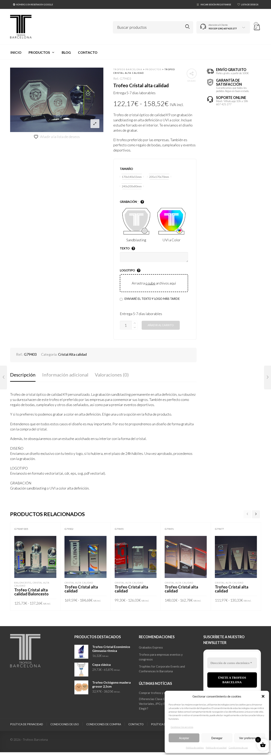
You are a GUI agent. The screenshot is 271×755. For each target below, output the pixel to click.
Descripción (23, 374)
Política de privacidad (216, 747)
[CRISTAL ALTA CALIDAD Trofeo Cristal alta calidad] (3, 377)
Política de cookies (195, 747)
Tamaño (126, 169)
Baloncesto (22, 582)
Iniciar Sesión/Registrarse (216, 4)
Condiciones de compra (103, 724)
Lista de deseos (249, 4)
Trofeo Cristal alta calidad (81, 588)
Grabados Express (151, 647)
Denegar (216, 738)
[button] (263, 696)
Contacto (136, 724)
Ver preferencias (249, 738)
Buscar (187, 26)
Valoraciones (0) (112, 374)
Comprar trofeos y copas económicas (163, 693)
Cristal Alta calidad (72, 354)
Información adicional (65, 374)
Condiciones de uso (238, 747)
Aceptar (184, 738)
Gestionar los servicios (182, 726)
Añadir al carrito (161, 325)
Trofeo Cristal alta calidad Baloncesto (31, 591)
